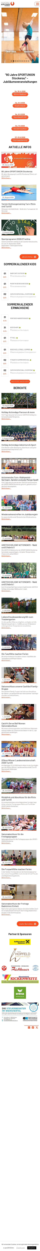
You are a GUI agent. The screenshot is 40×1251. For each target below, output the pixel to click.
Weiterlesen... (6, 178)
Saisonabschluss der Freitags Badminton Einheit (15, 904)
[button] (11, 61)
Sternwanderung (20, 140)
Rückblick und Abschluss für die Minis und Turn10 (18, 798)
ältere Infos (27, 256)
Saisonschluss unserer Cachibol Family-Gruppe (19, 687)
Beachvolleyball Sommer (20, 349)
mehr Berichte (26, 924)
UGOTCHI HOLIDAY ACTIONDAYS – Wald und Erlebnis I (19, 583)
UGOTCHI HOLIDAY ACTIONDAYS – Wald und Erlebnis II (19, 546)
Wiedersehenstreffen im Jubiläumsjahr (19, 514)
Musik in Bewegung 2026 (19, 284)
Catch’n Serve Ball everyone (21, 294)
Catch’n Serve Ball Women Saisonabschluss (13, 724)
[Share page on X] (37, 1027)
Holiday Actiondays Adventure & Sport (18, 445)
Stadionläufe (20, 106)
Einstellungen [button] (20, 1248)
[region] (20, 35)
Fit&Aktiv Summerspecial (19, 360)
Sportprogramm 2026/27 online (15, 239)
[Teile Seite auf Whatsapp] (29, 1027)
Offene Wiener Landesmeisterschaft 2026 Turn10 (18, 761)
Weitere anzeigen (20, 381)
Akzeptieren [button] (31, 1248)
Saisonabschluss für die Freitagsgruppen (12, 835)
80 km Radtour (20, 94)
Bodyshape (14, 327)
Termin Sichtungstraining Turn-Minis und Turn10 (18, 205)
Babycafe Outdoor (17, 273)
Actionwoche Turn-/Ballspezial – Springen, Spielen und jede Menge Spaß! (19, 478)
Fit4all (13, 338)
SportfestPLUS (20, 117)
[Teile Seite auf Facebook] (33, 1027)
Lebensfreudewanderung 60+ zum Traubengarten (17, 618)
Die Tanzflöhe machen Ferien (14, 654)
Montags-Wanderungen (19, 318)
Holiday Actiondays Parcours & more (18, 412)
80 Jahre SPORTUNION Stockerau (16, 171)
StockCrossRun (20, 129)
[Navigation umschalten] (37, 4)
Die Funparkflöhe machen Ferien (16, 869)
